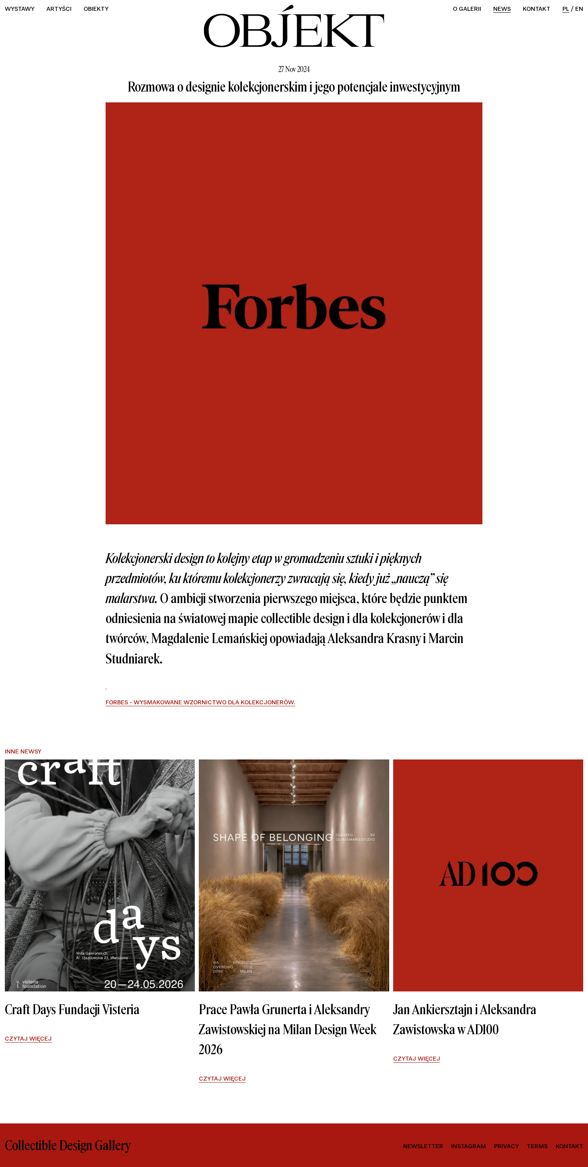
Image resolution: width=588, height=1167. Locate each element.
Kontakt (536, 8)
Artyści (59, 8)
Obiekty (96, 8)
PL (565, 8)
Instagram (468, 1146)
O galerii (467, 8)
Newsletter (423, 1146)
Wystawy (19, 8)
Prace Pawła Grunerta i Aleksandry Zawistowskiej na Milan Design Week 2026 (287, 1029)
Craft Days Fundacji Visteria (72, 1009)
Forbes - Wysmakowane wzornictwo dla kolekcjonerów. (200, 702)
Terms (537, 1146)
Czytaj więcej (28, 1038)
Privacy (506, 1146)
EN (579, 8)
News (502, 8)
